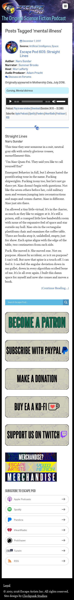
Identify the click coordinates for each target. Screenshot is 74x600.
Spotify (32, 113)
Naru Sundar (23, 61)
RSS (7, 117)
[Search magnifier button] (66, 302)
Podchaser (60, 113)
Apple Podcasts (21, 113)
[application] (37, 101)
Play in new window (22, 108)
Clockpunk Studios (34, 596)
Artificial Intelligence (40, 46)
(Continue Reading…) (55, 288)
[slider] (61, 101)
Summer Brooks (29, 65)
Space (55, 46)
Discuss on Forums (19, 77)
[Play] (10, 101)
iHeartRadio (50, 113)
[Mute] (54, 101)
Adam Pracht (35, 73)
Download (35, 108)
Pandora (40, 113)
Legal (6, 585)
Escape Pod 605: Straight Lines (40, 53)
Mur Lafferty (20, 69)
